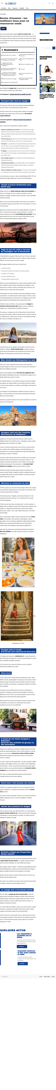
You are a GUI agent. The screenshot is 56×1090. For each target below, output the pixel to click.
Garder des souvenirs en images (9, 78)
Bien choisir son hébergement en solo (27, 59)
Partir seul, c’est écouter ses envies (26, 74)
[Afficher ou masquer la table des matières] (26, 50)
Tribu (3, 28)
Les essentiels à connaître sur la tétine (24, 935)
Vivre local (22, 69)
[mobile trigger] (2, 3)
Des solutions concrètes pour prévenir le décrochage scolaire (47, 78)
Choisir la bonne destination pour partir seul (27, 55)
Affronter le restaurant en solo (27, 64)
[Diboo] (10, 3)
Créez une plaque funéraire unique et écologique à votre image (47, 96)
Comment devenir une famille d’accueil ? (21, 94)
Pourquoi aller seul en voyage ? (9, 55)
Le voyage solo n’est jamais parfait (10, 82)
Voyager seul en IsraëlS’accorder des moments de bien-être (9, 69)
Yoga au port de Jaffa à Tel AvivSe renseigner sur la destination (9, 59)
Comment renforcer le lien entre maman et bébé (27, 952)
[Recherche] (49, 3)
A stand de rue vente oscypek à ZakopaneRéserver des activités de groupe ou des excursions (9, 74)
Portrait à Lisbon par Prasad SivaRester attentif (26, 78)
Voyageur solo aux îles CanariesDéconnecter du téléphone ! (7, 64)
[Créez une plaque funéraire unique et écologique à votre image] (48, 87)
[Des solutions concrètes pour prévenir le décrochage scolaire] (48, 70)
